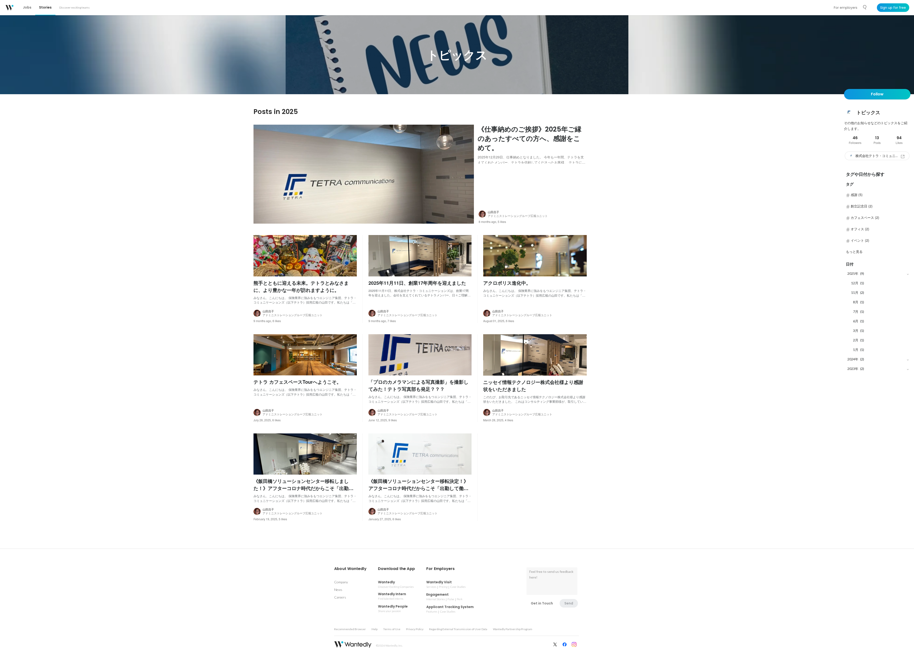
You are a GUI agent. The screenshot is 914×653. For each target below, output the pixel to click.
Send (568, 603)
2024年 (852, 359)
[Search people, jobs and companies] (865, 7)
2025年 (852, 273)
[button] (350, 569)
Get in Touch (542, 603)
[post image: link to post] (363, 174)
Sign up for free (893, 7)
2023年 (852, 369)
